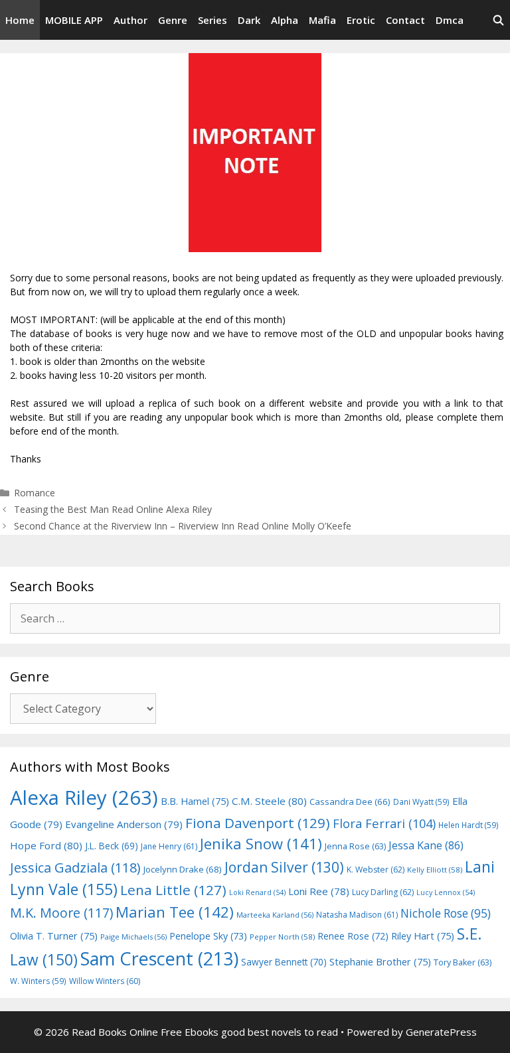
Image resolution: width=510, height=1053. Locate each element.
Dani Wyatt (421, 801)
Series (212, 20)
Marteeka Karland (274, 915)
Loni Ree (318, 891)
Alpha (284, 20)
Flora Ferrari (384, 823)
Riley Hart (422, 936)
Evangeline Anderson (124, 824)
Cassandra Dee (349, 801)
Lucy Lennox (445, 892)
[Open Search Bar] (498, 20)
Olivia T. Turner (54, 936)
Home (20, 20)
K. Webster (375, 869)
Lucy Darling (383, 892)
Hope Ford (46, 845)
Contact (405, 20)
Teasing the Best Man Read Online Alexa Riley (113, 509)
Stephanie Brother (380, 961)
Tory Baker (462, 962)
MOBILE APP (74, 20)
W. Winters (38, 980)
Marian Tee (175, 912)
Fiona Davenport (257, 822)
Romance (34, 492)
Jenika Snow (261, 843)
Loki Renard (257, 892)
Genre (172, 20)
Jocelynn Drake (182, 869)
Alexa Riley (84, 797)
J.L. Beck (111, 845)
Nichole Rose (445, 913)
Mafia (322, 20)
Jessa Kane (426, 845)
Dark (249, 20)
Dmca (450, 20)
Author (130, 20)
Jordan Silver (284, 867)
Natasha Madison (357, 914)
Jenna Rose (355, 846)
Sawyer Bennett (284, 961)
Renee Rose (352, 936)
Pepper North (282, 937)
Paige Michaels (133, 937)
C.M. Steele (269, 800)
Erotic (361, 20)
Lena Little (173, 889)
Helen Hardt (468, 824)
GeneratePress (441, 1031)
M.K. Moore (61, 913)
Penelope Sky (208, 936)
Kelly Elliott (434, 870)
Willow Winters (104, 981)
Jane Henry (169, 846)
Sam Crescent (159, 958)
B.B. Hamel (195, 801)
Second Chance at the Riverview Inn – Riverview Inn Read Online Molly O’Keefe (182, 526)
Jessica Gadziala (75, 868)
